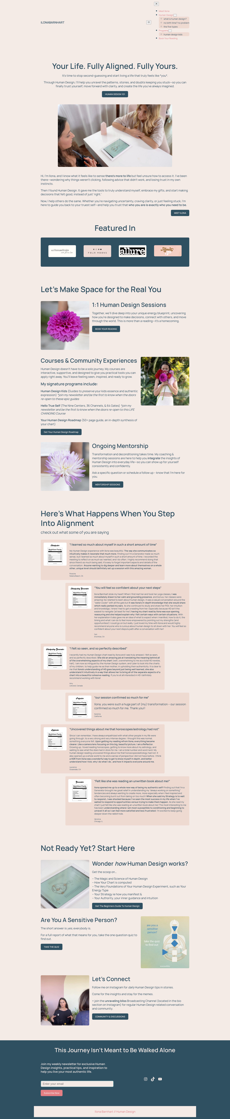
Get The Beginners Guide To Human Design (117, 906)
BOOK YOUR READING (106, 328)
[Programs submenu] (170, 31)
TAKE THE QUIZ (51, 946)
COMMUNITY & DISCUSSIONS (110, 1016)
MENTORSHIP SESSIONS (107, 484)
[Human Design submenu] (175, 15)
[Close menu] (156, 4)
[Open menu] (148, 22)
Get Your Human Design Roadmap (61, 432)
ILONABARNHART (52, 22)
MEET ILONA (180, 212)
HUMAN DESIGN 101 (115, 94)
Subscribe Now (51, 1093)
